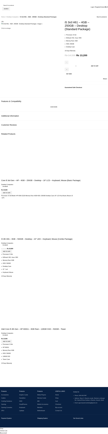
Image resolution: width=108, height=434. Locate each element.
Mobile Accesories (42, 404)
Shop (56, 398)
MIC (38, 401)
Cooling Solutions (6, 401)
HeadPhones (23, 404)
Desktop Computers (12, 17)
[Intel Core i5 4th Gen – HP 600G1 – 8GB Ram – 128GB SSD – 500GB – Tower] (26, 302)
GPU (2, 410)
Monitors (39, 407)
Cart (56, 401)
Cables (3, 398)
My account (58, 407)
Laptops (21, 410)
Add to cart (94, 66)
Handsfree (22, 398)
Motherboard (41, 410)
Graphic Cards (23, 395)
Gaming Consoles (6, 407)
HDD (20, 401)
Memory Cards (41, 398)
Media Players (41, 395)
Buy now (69, 74)
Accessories (5, 395)
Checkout (58, 404)
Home (3, 17)
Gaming (3, 404)
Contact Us (58, 410)
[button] (6, 341)
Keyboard (22, 407)
